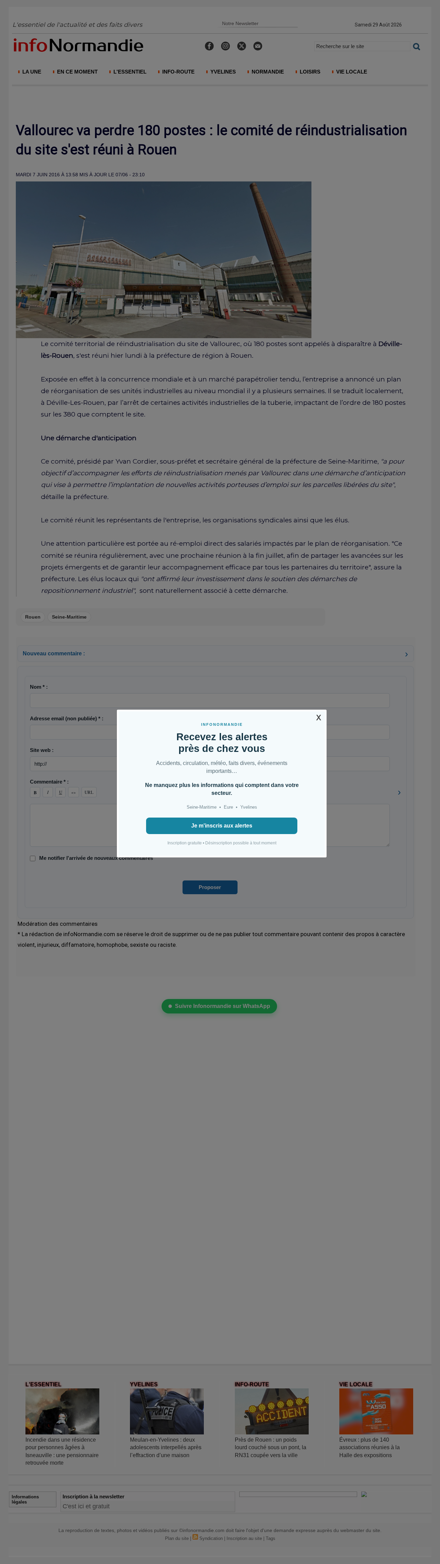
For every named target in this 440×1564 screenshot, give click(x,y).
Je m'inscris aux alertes (221, 826)
